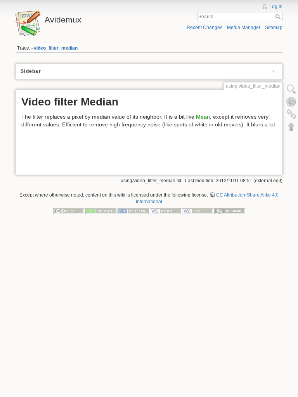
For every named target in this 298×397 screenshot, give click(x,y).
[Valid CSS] (197, 211)
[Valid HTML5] (165, 211)
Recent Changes (204, 27)
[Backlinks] (291, 114)
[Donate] (100, 211)
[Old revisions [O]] (291, 101)
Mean (203, 117)
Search (278, 16)
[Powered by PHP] (133, 211)
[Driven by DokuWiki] (229, 211)
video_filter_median (56, 48)
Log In (275, 6)
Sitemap (273, 27)
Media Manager (243, 27)
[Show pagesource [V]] (291, 89)
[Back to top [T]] (291, 126)
